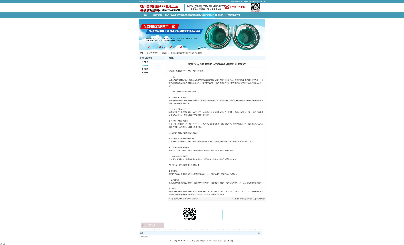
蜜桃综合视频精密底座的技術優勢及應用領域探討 (251, 199)
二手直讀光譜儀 (144, 236)
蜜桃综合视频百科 (152, 53)
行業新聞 (164, 53)
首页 (141, 53)
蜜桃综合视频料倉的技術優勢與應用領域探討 (186, 199)
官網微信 (233, 1)
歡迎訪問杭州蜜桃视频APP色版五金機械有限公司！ (153, 1)
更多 (259, 233)
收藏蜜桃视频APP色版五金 (251, 1)
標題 (141, 233)
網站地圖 (262, 1)
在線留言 (239, 1)
